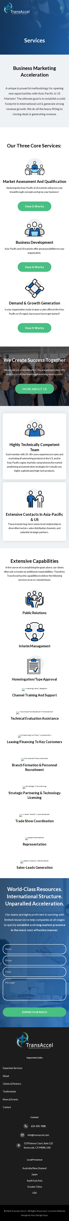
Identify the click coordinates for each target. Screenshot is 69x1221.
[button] (34, 389)
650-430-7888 (38, 1126)
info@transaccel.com (38, 1135)
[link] (35, 1068)
